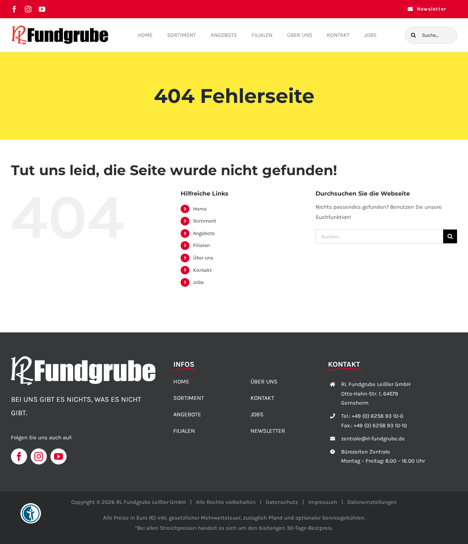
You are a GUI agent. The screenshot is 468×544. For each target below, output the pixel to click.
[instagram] (28, 9)
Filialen (201, 245)
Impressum (322, 502)
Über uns (203, 258)
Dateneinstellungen (372, 502)
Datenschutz (282, 502)
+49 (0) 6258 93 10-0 (377, 416)
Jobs (198, 282)
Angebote (204, 233)
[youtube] (42, 9)
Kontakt (202, 270)
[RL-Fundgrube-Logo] (60, 27)
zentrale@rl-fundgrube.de (373, 438)
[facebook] (14, 9)
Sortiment (204, 221)
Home (200, 209)
